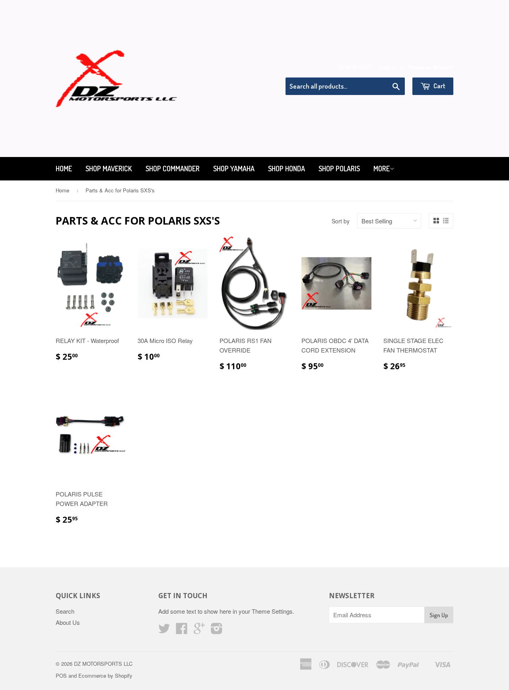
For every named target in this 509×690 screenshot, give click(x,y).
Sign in (388, 67)
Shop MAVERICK (108, 168)
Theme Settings (272, 611)
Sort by (341, 221)
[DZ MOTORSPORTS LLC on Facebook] (182, 630)
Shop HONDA (286, 168)
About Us (68, 622)
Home (64, 168)
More (381, 168)
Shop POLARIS (339, 168)
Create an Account (430, 67)
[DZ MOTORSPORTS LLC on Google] (199, 630)
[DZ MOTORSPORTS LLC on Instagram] (217, 630)
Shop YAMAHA (233, 168)
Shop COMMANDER (173, 168)
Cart (438, 85)
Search (65, 611)
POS (61, 675)
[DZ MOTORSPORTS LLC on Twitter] (164, 630)
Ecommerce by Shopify (105, 675)
